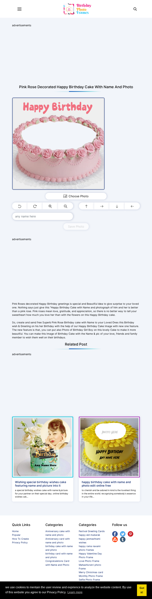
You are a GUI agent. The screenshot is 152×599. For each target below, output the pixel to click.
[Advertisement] (76, 56)
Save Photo (76, 226)
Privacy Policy (20, 542)
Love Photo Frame (89, 561)
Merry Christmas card (91, 572)
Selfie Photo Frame (89, 579)
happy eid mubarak (89, 535)
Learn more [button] (74, 592)
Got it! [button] (142, 590)
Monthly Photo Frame (91, 576)
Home (15, 531)
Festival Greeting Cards (92, 531)
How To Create (20, 538)
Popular (16, 535)
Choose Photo (79, 196)
